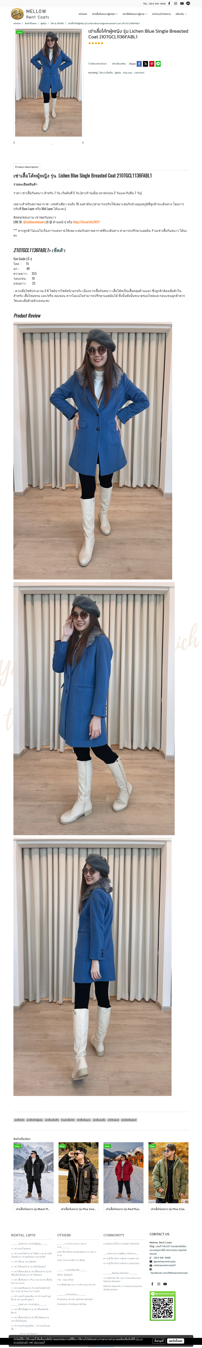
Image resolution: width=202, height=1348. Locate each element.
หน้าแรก (83, 14)
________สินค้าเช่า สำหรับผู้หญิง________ (30, 1243)
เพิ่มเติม (180, 14)
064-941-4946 (157, 4)
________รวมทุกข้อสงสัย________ (72, 1269)
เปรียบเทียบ (120, 63)
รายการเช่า (139, 72)
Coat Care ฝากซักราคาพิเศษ (71, 1260)
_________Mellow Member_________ (120, 1273)
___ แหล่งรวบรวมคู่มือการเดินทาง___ (120, 1253)
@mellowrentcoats (34, 222)
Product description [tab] (26, 167)
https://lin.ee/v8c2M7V (86, 222)
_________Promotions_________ (71, 1294)
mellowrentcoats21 (165, 1265)
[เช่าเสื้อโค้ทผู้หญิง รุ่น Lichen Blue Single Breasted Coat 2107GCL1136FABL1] (48, 82)
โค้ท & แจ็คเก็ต (106, 72)
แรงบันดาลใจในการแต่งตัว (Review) (121, 1243)
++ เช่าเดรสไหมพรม (21, 1248)
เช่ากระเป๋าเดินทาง (161, 14)
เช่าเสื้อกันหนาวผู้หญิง (104, 14)
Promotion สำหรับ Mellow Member (75, 1299)
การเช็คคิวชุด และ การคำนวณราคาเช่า (76, 1284)
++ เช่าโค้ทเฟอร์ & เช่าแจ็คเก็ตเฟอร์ (28, 1266)
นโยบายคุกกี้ (39, 1342)
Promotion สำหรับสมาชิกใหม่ (71, 1304)
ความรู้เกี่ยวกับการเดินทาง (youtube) (121, 1263)
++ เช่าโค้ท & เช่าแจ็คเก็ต (23, 1261)
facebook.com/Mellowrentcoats (169, 1273)
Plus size (128, 72)
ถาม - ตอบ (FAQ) (65, 1279)
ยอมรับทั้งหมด (175, 1340)
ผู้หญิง (118, 72)
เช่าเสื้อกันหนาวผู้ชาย (134, 14)
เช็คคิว (58, 250)
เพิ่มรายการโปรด (99, 63)
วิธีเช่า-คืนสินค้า (65, 1274)
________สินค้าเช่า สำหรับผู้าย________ (29, 1304)
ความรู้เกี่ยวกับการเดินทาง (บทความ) (121, 1258)
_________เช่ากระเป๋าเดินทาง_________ (29, 1333)
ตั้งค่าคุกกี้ (158, 1340)
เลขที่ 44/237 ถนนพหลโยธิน (171, 1246)
